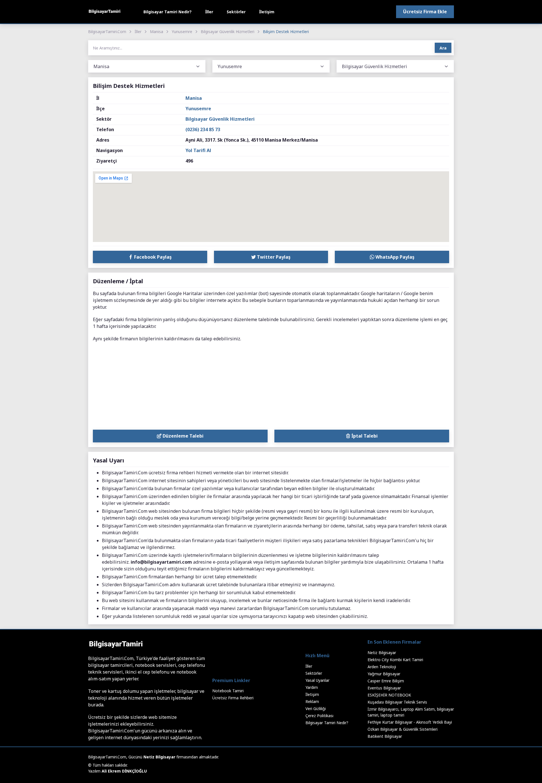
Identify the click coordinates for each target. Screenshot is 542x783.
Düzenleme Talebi (182, 436)
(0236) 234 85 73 (202, 129)
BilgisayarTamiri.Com (107, 31)
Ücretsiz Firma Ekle (425, 11)
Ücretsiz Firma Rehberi (232, 697)
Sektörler (236, 11)
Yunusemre (182, 31)
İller (209, 11)
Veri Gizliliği (315, 708)
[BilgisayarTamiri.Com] (104, 12)
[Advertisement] (271, 387)
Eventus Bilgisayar (384, 688)
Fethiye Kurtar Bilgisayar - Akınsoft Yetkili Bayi (410, 722)
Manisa (156, 31)
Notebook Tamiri (228, 690)
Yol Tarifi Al (198, 150)
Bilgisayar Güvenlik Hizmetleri (227, 31)
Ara (443, 48)
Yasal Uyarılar (317, 680)
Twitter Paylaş (273, 257)
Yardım (311, 687)
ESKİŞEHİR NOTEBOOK (389, 695)
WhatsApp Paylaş (394, 257)
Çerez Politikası (319, 715)
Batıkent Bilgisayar (385, 736)
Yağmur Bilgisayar (384, 673)
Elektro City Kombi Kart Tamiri (395, 659)
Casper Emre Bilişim (386, 680)
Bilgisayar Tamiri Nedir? (167, 11)
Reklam (312, 701)
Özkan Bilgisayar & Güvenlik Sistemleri (403, 729)
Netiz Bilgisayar (382, 652)
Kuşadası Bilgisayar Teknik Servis (397, 702)
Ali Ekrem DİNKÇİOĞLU (124, 771)
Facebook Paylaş (152, 257)
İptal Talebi (364, 436)
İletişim (266, 11)
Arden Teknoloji (382, 666)
